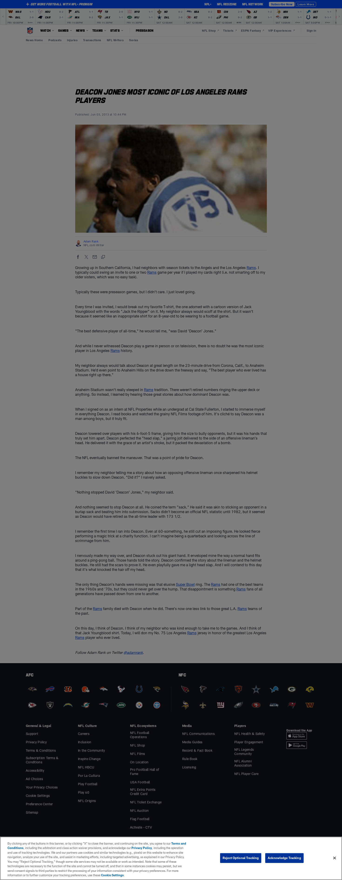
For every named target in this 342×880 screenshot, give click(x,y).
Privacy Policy (141, 848)
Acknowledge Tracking (284, 858)
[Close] (334, 858)
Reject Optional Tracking (241, 858)
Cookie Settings (112, 875)
